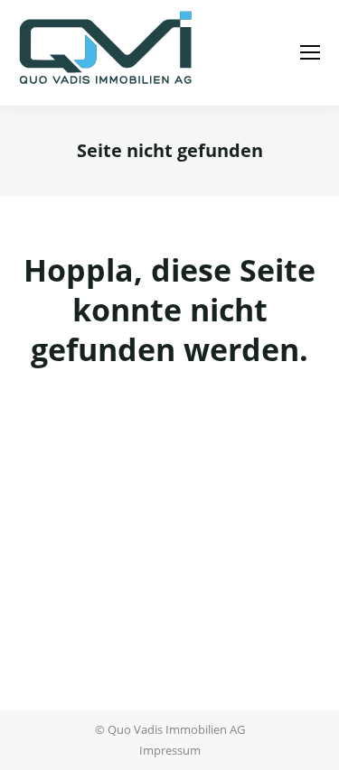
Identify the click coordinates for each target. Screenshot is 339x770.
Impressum (170, 750)
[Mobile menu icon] (310, 52)
